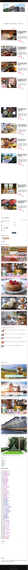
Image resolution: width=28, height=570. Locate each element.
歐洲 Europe (3, 464)
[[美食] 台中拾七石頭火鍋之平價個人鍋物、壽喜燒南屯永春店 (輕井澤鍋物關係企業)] (9, 204)
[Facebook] (11, 566)
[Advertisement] (14, 17)
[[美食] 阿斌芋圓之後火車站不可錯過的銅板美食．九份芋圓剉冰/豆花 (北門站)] (9, 158)
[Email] (25, 1)
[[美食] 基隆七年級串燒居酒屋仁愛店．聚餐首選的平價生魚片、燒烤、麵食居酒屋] (9, 35)
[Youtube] (24, 1)
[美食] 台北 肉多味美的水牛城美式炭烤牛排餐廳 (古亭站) (22, 140)
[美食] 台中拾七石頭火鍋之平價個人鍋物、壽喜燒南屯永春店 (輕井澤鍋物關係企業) (22, 201)
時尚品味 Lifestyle (4, 463)
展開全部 (2, 460)
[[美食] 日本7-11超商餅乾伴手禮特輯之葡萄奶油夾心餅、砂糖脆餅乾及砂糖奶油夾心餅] (9, 188)
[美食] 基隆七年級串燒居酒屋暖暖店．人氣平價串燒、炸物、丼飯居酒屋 (22, 64)
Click (27, 285)
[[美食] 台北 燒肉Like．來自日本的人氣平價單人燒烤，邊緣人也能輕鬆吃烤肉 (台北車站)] (9, 83)
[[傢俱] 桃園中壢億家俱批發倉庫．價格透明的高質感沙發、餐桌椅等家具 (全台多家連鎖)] (9, 51)
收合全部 (5, 460)
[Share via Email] (23, 42)
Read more (19, 72)
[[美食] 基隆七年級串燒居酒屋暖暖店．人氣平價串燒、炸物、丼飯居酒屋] (9, 67)
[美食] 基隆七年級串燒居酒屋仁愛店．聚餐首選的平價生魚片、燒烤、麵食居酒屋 (22, 32)
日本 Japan (3, 462)
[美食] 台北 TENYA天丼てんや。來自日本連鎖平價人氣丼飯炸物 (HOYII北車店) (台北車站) (22, 125)
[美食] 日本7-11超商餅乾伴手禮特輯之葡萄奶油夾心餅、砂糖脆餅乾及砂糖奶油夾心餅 (22, 186)
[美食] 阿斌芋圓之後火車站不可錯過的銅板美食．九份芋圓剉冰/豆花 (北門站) (22, 155)
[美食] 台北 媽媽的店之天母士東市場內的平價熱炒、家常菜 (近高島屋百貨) (22, 109)
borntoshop (19, 34)
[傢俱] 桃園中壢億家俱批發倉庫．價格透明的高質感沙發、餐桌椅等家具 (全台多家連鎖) (22, 48)
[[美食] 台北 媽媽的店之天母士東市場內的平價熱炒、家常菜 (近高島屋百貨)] (9, 112)
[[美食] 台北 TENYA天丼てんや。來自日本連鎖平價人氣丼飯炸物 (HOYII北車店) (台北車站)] (9, 128)
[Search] (26, 1)
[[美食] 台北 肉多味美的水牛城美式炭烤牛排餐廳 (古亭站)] (9, 143)
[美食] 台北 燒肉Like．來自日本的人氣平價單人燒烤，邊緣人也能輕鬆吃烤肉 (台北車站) (22, 80)
